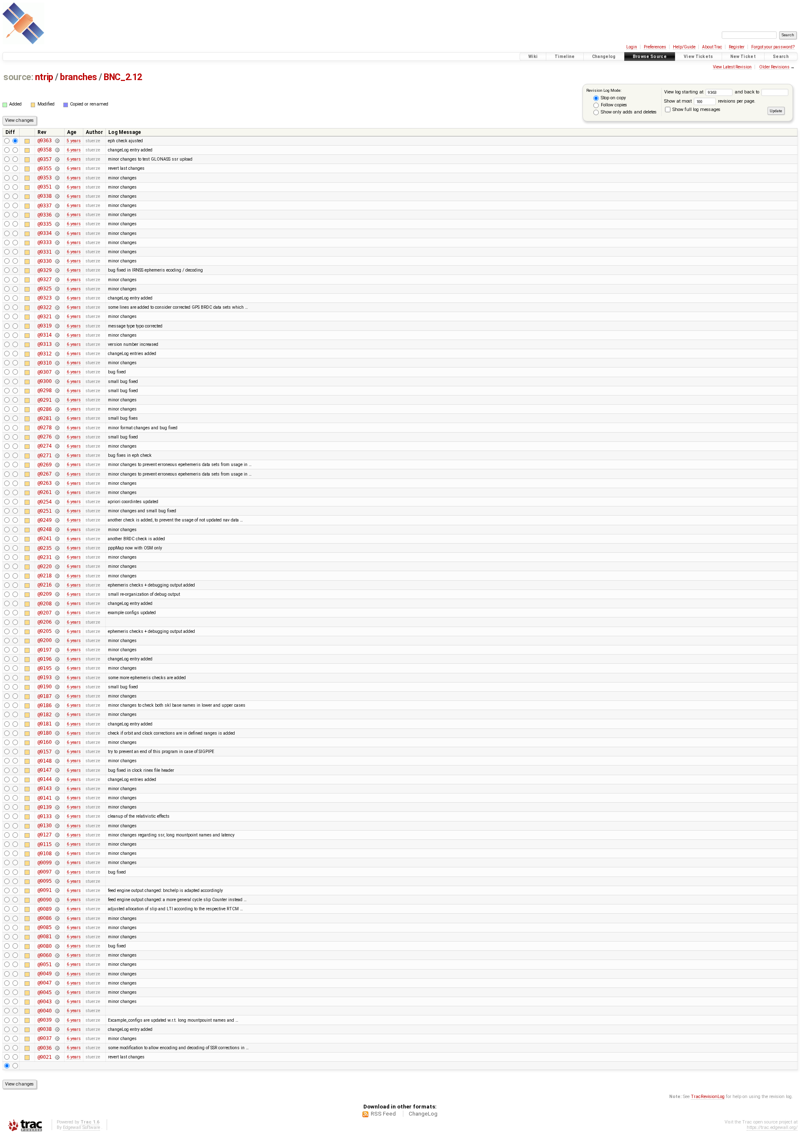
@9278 (45, 428)
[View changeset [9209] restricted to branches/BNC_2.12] (57, 594)
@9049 (45, 974)
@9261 (45, 492)
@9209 (45, 594)
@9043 (45, 1002)
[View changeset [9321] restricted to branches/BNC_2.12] (57, 317)
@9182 (45, 715)
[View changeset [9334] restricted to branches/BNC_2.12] (57, 233)
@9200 (45, 640)
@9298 (45, 390)
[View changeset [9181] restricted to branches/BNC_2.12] (57, 724)
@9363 (45, 141)
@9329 (45, 270)
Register (737, 47)
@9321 (45, 317)
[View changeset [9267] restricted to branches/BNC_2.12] (57, 474)
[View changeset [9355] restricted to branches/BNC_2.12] (57, 168)
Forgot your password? (773, 47)
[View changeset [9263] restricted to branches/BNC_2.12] (57, 483)
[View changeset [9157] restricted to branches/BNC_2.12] (57, 752)
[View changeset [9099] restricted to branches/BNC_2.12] (57, 863)
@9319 (45, 326)
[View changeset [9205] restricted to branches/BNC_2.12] (57, 631)
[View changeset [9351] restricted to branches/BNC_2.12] (57, 187)
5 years (74, 141)
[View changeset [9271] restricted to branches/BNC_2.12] (57, 455)
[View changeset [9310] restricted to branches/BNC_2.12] (57, 363)
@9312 (45, 354)
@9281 (45, 418)
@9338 (45, 196)
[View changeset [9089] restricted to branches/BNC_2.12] (57, 909)
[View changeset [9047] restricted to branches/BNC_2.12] (57, 983)
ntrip (44, 77)
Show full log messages (695, 109)
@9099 (45, 863)
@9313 (45, 344)
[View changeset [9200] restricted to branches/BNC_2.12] (57, 640)
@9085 (45, 927)
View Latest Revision (732, 67)
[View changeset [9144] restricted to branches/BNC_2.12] (57, 779)
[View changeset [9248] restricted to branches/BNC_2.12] (57, 529)
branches (78, 77)
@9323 (45, 298)
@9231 (45, 557)
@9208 (45, 604)
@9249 (45, 520)
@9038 (45, 1029)
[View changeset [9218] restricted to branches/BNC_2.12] (57, 576)
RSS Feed (383, 1114)
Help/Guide (684, 47)
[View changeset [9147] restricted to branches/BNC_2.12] (57, 770)
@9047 (45, 983)
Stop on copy (613, 98)
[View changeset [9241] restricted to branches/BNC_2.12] (57, 539)
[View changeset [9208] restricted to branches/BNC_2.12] (57, 604)
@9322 (45, 307)
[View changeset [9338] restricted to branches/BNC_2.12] (57, 196)
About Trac (712, 47)
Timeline (565, 56)
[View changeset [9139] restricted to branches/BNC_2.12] (57, 807)
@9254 (45, 502)
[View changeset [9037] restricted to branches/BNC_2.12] (57, 1038)
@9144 (45, 779)
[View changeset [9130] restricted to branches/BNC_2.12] (57, 826)
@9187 (45, 696)
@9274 (45, 446)
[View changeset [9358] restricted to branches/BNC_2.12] (57, 150)
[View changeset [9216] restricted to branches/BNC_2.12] (57, 585)
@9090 (45, 900)
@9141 (45, 798)
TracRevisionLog (708, 1096)
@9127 (45, 835)
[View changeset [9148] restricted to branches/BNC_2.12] (57, 761)
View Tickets (698, 56)
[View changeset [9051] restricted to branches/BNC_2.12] (57, 964)
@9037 (45, 1038)
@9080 (45, 946)
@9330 (45, 261)
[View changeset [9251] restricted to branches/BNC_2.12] (57, 511)
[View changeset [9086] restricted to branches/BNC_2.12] (57, 918)
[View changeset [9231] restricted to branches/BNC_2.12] (57, 557)
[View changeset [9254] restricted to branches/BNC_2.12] (57, 502)
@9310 (45, 363)
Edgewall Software (81, 1127)
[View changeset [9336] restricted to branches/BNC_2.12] (57, 215)
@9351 (45, 187)
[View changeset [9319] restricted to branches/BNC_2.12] (57, 326)
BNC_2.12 (123, 77)
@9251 (45, 511)
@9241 (45, 539)
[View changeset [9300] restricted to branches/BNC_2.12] (57, 381)
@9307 (45, 372)
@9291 (45, 400)
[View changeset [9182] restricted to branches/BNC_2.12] (57, 715)
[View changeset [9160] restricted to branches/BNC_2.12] (57, 742)
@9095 (45, 881)
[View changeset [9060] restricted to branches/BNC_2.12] (57, 955)
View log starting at (684, 92)
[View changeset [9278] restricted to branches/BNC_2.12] (57, 428)
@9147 (45, 770)
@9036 (45, 1048)
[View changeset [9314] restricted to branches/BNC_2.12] (57, 335)
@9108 (45, 853)
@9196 (45, 659)
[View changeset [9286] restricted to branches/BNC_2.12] (57, 409)
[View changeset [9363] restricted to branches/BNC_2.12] (57, 141)
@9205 (45, 631)
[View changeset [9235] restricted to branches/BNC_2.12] (57, 548)
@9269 (45, 465)
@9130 (45, 826)
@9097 (45, 872)
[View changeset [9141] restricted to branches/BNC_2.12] (57, 798)
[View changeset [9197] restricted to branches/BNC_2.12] (57, 650)
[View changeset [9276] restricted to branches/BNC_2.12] (57, 437)
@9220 (45, 566)
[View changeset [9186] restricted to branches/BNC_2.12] (57, 705)
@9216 (45, 585)
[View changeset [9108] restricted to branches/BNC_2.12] (57, 853)
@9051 (45, 964)
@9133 (45, 816)
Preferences (655, 47)
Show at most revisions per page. (709, 101)
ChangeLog (423, 1114)
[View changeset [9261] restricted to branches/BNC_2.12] (57, 492)
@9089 (45, 909)
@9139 (45, 807)
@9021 (45, 1057)
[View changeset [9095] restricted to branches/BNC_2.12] (57, 881)
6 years (74, 150)
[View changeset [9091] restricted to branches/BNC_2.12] (57, 890)
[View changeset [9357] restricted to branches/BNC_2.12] (57, 159)
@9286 (45, 409)
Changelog (604, 56)
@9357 (45, 159)
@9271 (45, 455)
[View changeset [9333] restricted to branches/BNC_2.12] (57, 242)
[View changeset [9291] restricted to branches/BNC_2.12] (57, 400)
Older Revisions (774, 67)
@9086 (45, 918)
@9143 (45, 788)
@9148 (45, 761)
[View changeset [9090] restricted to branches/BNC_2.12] (57, 900)
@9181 (45, 724)
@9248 (45, 529)
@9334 (45, 233)
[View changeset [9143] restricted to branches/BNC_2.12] (57, 788)
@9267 (45, 474)
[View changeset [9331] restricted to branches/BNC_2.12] (57, 252)
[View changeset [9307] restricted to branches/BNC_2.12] (57, 372)
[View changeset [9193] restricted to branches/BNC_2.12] (57, 677)
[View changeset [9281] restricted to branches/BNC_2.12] (57, 418)
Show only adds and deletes (628, 112)
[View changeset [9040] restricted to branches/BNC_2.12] (57, 1011)
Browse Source (650, 56)
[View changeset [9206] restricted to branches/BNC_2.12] (57, 622)
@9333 (45, 242)
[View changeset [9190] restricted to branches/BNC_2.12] (57, 687)
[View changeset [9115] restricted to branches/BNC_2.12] (57, 844)
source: (18, 77)
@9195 (45, 668)
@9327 (45, 279)
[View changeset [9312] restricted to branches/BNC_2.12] (57, 354)
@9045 (45, 992)
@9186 (45, 705)
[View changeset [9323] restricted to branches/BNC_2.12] (57, 298)
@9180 (45, 733)
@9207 (45, 613)
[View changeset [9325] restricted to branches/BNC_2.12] (57, 289)
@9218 (45, 576)
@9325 (45, 289)
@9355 (45, 168)
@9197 (45, 650)
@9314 (45, 335)
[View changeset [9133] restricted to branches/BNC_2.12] (57, 816)
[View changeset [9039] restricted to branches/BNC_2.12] (57, 1020)
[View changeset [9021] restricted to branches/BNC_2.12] (57, 1057)
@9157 (45, 752)
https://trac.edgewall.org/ (772, 1127)
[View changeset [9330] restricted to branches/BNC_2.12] (57, 261)
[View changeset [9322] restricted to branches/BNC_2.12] (57, 307)
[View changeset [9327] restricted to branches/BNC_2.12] (57, 279)
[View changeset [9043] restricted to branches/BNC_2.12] (57, 1002)
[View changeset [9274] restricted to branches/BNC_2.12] (57, 446)
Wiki (533, 56)
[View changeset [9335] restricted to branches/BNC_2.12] (57, 224)
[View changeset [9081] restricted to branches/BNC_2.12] (57, 937)
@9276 (45, 437)
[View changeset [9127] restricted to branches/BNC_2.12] (57, 835)
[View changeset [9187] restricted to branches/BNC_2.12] (57, 696)
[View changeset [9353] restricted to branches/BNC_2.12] (57, 178)
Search (781, 56)
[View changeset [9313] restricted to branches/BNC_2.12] (57, 344)
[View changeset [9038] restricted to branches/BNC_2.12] (57, 1029)
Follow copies (613, 105)
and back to (747, 92)
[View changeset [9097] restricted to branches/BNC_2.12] (57, 872)
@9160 (45, 742)
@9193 (45, 677)
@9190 (45, 687)
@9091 (45, 890)
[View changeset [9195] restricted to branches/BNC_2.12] (57, 668)
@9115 (45, 844)
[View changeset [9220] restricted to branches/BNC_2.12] (57, 566)
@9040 (45, 1011)
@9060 (45, 955)
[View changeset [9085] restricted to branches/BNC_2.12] (57, 927)
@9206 (45, 622)
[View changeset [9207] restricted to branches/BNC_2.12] (57, 613)
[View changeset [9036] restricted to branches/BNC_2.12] (57, 1048)
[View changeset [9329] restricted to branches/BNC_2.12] (57, 270)
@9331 (45, 252)
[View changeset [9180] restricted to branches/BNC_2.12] (57, 733)
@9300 (45, 381)
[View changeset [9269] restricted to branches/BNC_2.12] (57, 465)
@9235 (45, 548)
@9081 (45, 937)
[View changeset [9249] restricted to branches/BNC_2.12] (57, 520)
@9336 (45, 215)
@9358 (45, 150)
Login (631, 47)
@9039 (45, 1020)
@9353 (45, 178)
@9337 (45, 206)
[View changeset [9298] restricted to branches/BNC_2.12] (57, 390)
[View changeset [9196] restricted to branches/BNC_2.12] (57, 659)
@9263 (45, 483)
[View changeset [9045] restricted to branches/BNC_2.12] (57, 992)
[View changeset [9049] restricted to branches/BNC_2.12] (57, 974)
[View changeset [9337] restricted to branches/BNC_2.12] (57, 206)
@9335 (45, 224)
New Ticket (743, 56)
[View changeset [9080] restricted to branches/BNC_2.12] (57, 946)
